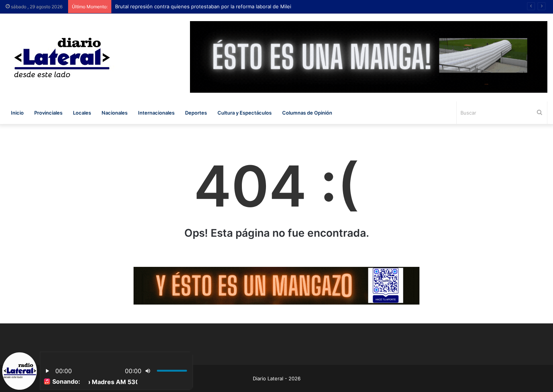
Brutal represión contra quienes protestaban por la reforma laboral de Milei (205, 6)
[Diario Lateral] (62, 57)
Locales (82, 113)
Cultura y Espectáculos (244, 113)
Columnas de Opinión (307, 113)
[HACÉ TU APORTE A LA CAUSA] (276, 285)
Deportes (196, 113)
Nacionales (115, 113)
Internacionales (156, 113)
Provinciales (48, 113)
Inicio (17, 113)
